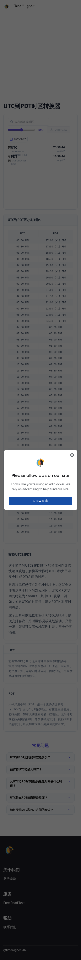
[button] (40, 501)
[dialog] (40, 480)
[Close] (72, 455)
